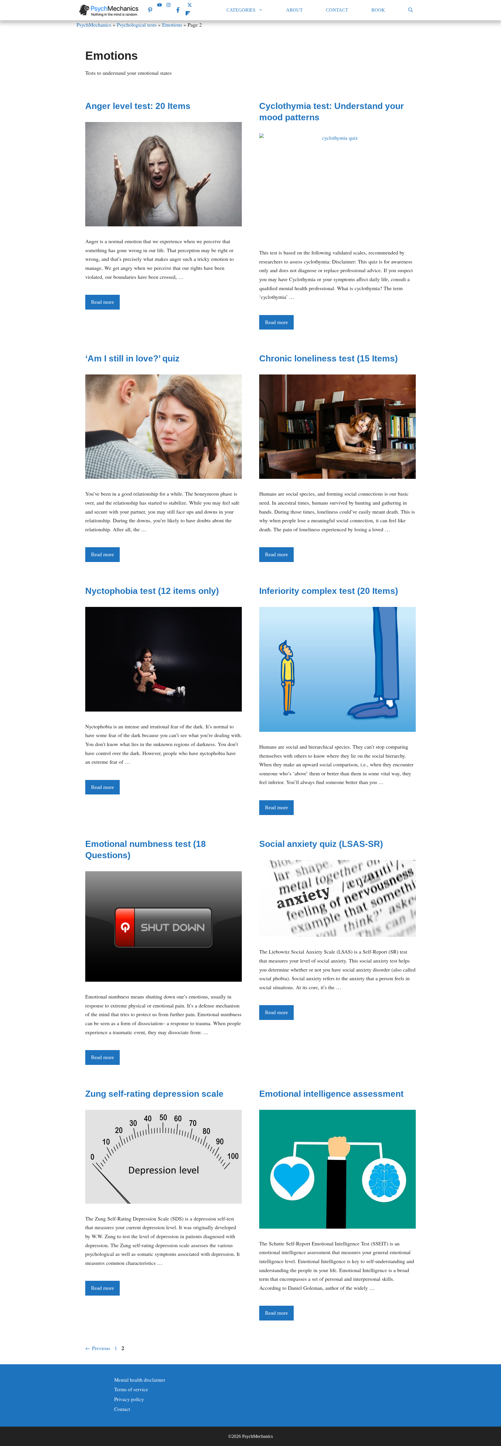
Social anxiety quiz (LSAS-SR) (321, 844)
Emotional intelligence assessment (331, 1093)
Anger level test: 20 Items (137, 106)
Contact (337, 10)
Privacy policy (129, 1399)
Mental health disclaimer (139, 1379)
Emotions (172, 24)
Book (378, 10)
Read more (102, 302)
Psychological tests (137, 24)
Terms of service (131, 1389)
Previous (97, 1348)
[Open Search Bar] (410, 10)
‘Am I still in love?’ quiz (132, 358)
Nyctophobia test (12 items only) (152, 591)
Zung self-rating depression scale (154, 1093)
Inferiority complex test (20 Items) (328, 591)
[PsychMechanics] (110, 10)
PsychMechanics (94, 24)
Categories (240, 10)
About (294, 10)
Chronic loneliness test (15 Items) (328, 358)
